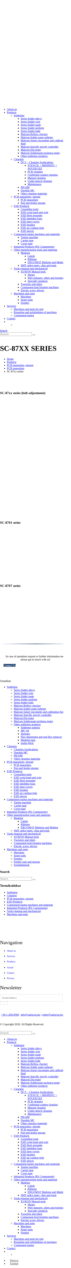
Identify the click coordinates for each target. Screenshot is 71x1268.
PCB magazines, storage (27, 196)
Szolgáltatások (21, 864)
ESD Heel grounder (31, 215)
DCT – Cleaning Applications (37, 162)
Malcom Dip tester (31, 149)
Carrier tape (27, 240)
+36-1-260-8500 (10, 1014)
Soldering (19, 115)
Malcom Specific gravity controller (39, 146)
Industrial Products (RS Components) (34, 246)
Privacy (10, 978)
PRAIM (25, 187)
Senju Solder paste (31, 124)
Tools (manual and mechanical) (31, 268)
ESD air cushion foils (32, 227)
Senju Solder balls (30, 131)
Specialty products (38, 281)
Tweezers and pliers (31, 284)
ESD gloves (27, 231)
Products (11, 112)
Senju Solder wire (30, 121)
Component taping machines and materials (37, 234)
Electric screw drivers (32, 290)
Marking (25, 252)
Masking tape (28, 740)
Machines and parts (24, 293)
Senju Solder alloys (31, 118)
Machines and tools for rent (28, 309)
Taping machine (29, 237)
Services (11, 306)
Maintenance (35, 184)
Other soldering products (34, 156)
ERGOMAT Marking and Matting (46, 262)
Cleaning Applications (26, 749)
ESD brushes (28, 224)
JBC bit (25, 730)
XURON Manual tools (33, 271)
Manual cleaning (37, 177)
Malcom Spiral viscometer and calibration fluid (39, 711)
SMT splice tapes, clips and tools (38, 265)
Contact (11, 318)
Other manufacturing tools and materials (35, 249)
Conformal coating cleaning (43, 174)
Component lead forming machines (40, 287)
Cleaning (19, 159)
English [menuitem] (14, 1263)
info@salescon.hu (30, 1014)
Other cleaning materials (34, 193)
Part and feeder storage (33, 202)
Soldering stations (30, 727)
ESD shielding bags (31, 218)
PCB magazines (29, 199)
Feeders (25, 302)
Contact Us (9, 665)
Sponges (25, 733)
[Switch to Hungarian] (15, 324)
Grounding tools (29, 209)
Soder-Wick (27, 743)
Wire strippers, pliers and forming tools (49, 277)
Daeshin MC (28, 190)
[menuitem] (12, 1260)
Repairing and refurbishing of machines (35, 312)
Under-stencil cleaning (40, 181)
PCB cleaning (35, 171)
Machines (26, 296)
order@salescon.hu (52, 1014)
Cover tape (27, 243)
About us (12, 109)
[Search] (34, 334)
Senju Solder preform (32, 128)
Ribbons (32, 259)
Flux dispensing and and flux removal (41, 736)
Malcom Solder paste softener (37, 137)
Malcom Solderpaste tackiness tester (40, 152)
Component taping (24, 315)
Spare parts (27, 299)
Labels (31, 256)
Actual (10, 967)
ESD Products (21, 206)
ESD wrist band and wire (34, 212)
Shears (31, 274)
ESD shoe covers (30, 221)
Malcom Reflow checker (34, 134)
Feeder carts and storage (27, 861)
